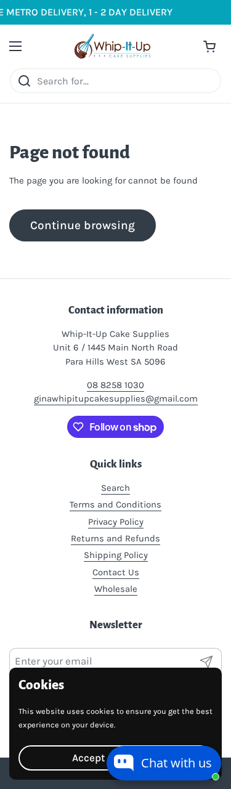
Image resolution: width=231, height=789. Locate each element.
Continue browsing (82, 225)
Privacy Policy (116, 521)
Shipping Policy (116, 554)
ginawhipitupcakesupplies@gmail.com (116, 398)
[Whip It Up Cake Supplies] (112, 46)
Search (115, 487)
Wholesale (115, 588)
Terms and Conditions (115, 504)
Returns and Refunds (115, 538)
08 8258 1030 (115, 384)
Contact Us (115, 572)
